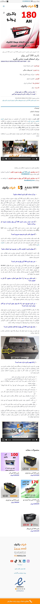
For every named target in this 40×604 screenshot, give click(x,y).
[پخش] (37, 159)
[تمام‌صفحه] (3, 159)
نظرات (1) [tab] (36, 115)
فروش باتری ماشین (31, 52)
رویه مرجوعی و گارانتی (20, 573)
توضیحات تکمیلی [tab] (34, 111)
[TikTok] (15, 561)
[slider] (21, 158)
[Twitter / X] (20, 561)
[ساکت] (6, 159)
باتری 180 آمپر (26, 172)
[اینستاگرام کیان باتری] (28, 561)
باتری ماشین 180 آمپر (19, 52)
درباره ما (20, 564)
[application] (20, 150)
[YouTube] (11, 561)
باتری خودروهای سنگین (20, 100)
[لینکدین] (24, 561)
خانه (38, 52)
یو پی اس (31, 121)
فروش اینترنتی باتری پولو (8, 100)
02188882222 (27, 1)
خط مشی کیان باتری (20, 568)
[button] (3, 13)
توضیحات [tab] (36, 108)
